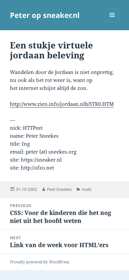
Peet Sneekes (59, 189)
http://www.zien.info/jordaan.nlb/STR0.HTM (62, 104)
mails (87, 189)
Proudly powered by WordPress (39, 262)
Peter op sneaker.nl (45, 15)
